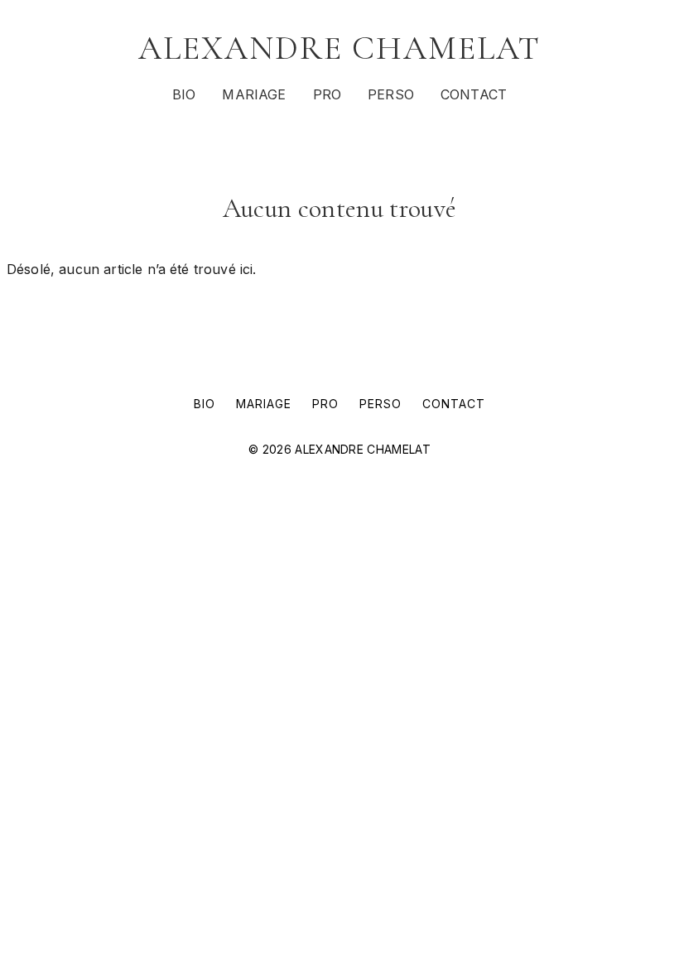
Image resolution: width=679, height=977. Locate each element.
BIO (183, 94)
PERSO (391, 94)
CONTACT (474, 94)
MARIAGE (254, 94)
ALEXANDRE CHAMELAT (339, 48)
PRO (327, 94)
